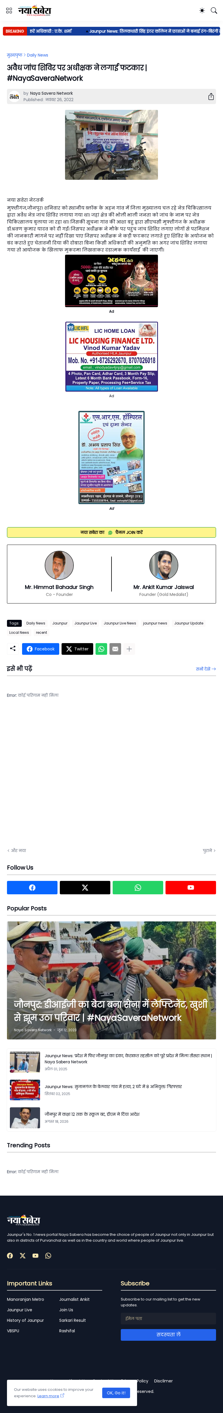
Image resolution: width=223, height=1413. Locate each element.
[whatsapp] (138, 887)
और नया (18, 851)
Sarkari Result (72, 1320)
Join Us (66, 1310)
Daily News (37, 55)
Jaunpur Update (188, 623)
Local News (19, 632)
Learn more (48, 1396)
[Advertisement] (65, 777)
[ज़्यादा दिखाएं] (129, 649)
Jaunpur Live (85, 623)
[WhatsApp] (101, 649)
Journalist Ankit (74, 1299)
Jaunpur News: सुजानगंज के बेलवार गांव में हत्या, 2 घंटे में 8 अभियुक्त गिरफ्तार (113, 1087)
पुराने (207, 851)
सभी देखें (203, 669)
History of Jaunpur (25, 1320)
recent (41, 632)
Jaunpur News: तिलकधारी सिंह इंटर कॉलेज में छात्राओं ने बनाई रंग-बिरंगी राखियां (144, 31)
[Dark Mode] (202, 10)
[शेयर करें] (209, 96)
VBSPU (13, 1331)
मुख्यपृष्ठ (14, 55)
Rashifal (67, 1331)
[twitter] (85, 887)
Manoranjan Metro (25, 1299)
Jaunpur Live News (120, 623)
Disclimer (163, 1381)
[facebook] (32, 887)
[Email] (115, 649)
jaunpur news (155, 623)
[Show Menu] (9, 10)
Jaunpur (59, 623)
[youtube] (191, 887)
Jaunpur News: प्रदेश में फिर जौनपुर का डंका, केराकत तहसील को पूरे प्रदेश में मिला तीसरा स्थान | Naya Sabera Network (128, 1059)
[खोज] (214, 10)
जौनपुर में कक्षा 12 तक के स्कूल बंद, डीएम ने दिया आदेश (92, 1114)
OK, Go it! (116, 1393)
